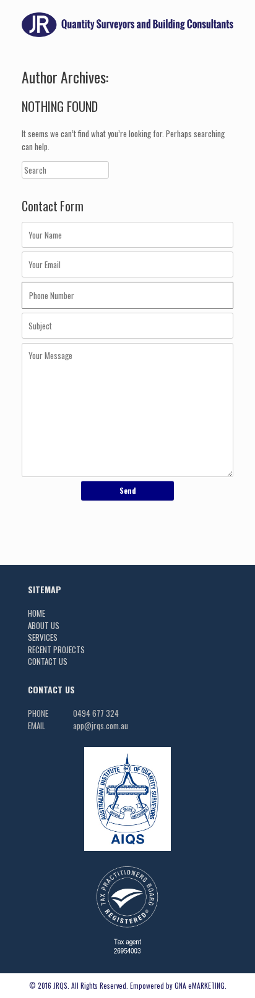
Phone (38, 713)
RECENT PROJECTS (56, 649)
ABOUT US (43, 625)
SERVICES (43, 637)
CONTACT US (47, 661)
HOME (36, 613)
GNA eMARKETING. (201, 985)
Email (36, 726)
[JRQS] (127, 24)
